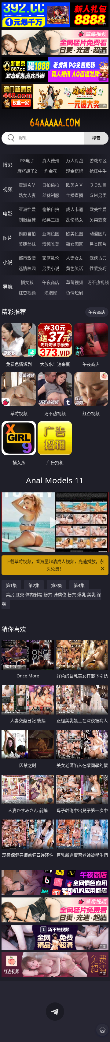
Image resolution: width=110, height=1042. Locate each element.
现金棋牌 (74, 171)
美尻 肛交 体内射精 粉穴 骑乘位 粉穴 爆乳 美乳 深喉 (51, 599)
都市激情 (27, 258)
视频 (8, 189)
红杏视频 (27, 292)
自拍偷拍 (50, 185)
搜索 (96, 138)
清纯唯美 (50, 244)
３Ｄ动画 (98, 185)
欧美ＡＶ (74, 185)
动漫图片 (98, 233)
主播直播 (74, 195)
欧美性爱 (98, 209)
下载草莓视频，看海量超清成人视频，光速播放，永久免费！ (55, 565)
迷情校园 (27, 268)
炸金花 (50, 171)
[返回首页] (102, 1030)
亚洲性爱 (27, 209)
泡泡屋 (50, 292)
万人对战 (74, 160)
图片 (8, 238)
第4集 (79, 585)
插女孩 (27, 282)
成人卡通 (74, 209)
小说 (8, 262)
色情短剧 (74, 292)
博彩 (8, 165)
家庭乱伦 (50, 258)
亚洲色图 (50, 233)
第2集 (33, 585)
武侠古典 (98, 258)
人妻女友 (74, 258)
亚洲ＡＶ (27, 185)
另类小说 (50, 268)
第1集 (11, 585)
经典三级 (50, 219)
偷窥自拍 (27, 233)
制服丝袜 (27, 219)
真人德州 (50, 160)
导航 (8, 286)
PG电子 (27, 160)
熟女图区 (74, 244)
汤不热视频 (98, 282)
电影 (8, 213)
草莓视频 (74, 282)
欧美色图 (74, 233)
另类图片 (98, 244)
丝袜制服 (50, 195)
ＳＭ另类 (98, 195)
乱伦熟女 (74, 219)
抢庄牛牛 (98, 171)
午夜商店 (50, 282)
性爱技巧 (98, 268)
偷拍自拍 (50, 209)
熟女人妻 (27, 195)
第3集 (56, 585)
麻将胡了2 (27, 171)
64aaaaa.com (55, 123)
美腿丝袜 (27, 244)
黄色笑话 (74, 268)
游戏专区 (98, 160)
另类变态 (98, 219)
